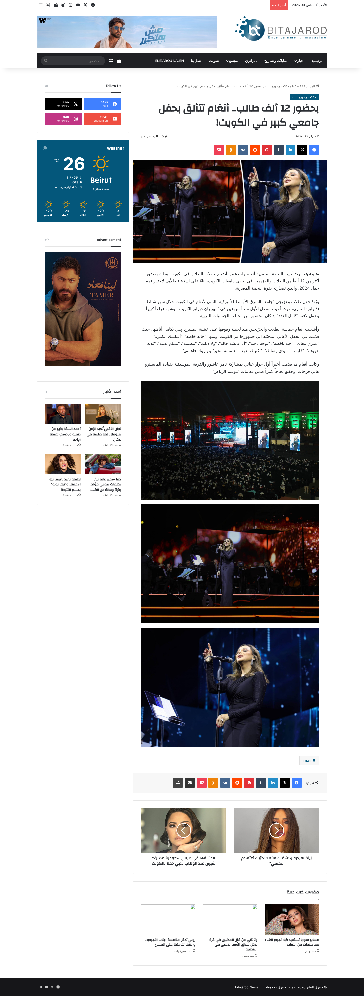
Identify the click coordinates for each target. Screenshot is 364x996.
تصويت (214, 61)
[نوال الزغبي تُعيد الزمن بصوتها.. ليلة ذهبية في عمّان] (103, 414)
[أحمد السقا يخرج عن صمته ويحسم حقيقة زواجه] (63, 414)
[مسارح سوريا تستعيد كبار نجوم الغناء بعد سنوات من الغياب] (292, 919)
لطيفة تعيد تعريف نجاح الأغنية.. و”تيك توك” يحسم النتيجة (64, 484)
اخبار (300, 61)
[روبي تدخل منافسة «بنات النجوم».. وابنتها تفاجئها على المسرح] (168, 919)
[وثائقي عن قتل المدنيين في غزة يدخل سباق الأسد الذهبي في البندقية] (230, 919)
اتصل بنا (196, 61)
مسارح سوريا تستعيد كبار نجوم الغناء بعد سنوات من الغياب (292, 942)
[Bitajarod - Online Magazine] (281, 29)
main (308, 760)
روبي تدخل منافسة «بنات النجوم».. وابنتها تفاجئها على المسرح (170, 942)
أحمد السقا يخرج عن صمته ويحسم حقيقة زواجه (65, 434)
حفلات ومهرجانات (277, 86)
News (296, 86)
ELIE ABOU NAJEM (169, 61)
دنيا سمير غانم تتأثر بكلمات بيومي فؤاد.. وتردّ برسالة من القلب (105, 484)
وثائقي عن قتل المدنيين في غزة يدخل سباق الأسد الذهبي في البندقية (233, 945)
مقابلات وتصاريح (276, 61)
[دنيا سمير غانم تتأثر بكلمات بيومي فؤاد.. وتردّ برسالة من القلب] (103, 464)
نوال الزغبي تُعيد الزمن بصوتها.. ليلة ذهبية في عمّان (104, 434)
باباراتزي (251, 61)
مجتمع (233, 61)
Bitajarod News (247, 987)
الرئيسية (317, 61)
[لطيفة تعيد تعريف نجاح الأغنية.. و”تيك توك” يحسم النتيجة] (63, 464)
